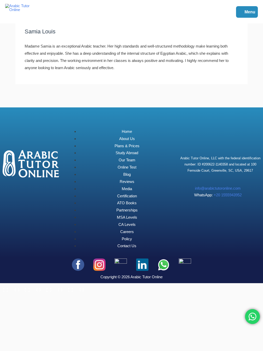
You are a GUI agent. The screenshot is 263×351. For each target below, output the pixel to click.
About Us (127, 138)
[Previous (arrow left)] (10, 297)
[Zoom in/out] (10, 288)
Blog (127, 174)
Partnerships (127, 210)
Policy (127, 239)
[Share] (53, 288)
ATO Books (127, 203)
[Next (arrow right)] (32, 297)
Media (127, 189)
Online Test (127, 167)
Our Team (127, 160)
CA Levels (127, 224)
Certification (127, 196)
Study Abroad (127, 153)
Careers (127, 231)
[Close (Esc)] (75, 288)
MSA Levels (127, 217)
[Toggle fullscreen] (32, 288)
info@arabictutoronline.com (218, 188)
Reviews (127, 181)
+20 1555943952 (228, 195)
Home (127, 131)
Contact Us (126, 246)
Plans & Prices (127, 146)
